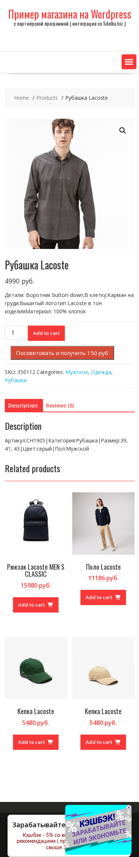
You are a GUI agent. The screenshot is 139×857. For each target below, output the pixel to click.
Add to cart (46, 333)
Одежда (101, 371)
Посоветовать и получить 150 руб (62, 352)
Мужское (76, 371)
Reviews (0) (60, 405)
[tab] (23, 405)
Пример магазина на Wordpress (69, 14)
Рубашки (16, 380)
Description (23, 405)
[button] (129, 61)
